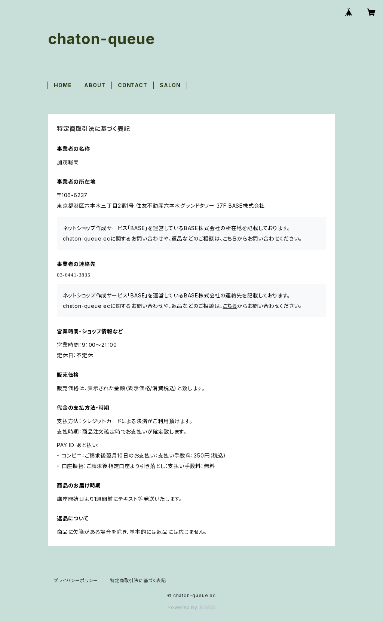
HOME (62, 85)
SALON (170, 85)
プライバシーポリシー (76, 580)
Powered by (183, 607)
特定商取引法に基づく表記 (138, 580)
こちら (230, 238)
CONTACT (132, 85)
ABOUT (94, 85)
